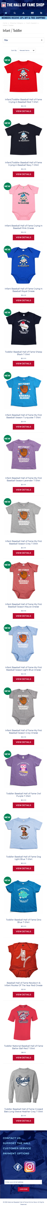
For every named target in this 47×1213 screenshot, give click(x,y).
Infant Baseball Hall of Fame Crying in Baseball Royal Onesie (23, 290)
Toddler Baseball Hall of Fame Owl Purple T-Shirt (23, 794)
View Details (23, 111)
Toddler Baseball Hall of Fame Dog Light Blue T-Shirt (23, 858)
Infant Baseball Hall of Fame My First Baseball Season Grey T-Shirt (23, 542)
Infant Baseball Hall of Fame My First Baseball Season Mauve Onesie (23, 605)
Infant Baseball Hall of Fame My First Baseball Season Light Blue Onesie (23, 668)
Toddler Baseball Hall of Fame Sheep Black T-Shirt (23, 353)
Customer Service (17, 1148)
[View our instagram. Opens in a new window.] (29, 1166)
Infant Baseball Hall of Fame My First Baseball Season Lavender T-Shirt (23, 479)
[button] (23, 40)
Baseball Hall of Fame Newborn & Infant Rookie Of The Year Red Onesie (23, 984)
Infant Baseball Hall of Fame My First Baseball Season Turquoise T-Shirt (23, 416)
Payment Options (16, 1153)
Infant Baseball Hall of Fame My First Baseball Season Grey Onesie (23, 731)
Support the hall (17, 1143)
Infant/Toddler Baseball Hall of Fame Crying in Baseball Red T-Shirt (23, 100)
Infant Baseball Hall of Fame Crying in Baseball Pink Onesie (23, 227)
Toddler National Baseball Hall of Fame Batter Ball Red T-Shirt (23, 1047)
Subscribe (23, 1189)
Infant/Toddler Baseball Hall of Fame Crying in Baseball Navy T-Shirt (23, 163)
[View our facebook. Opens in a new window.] (18, 1167)
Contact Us (12, 1138)
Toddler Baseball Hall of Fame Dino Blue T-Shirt (23, 921)
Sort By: (14, 50)
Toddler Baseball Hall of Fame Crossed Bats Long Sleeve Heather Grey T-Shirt (23, 1110)
